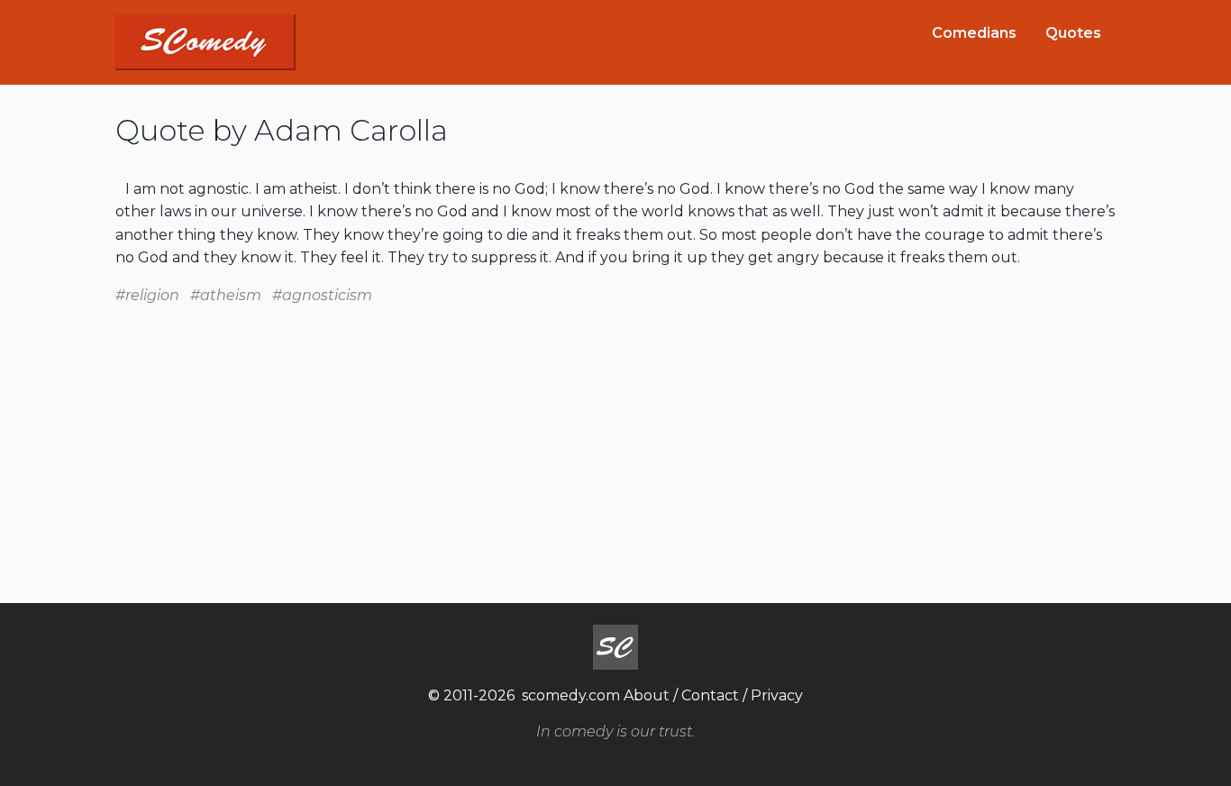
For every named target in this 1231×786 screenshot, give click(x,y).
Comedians (974, 32)
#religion (147, 295)
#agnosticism (322, 295)
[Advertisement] (615, 433)
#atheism (225, 295)
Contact (710, 695)
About (647, 695)
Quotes (1073, 32)
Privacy (777, 695)
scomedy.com (571, 695)
